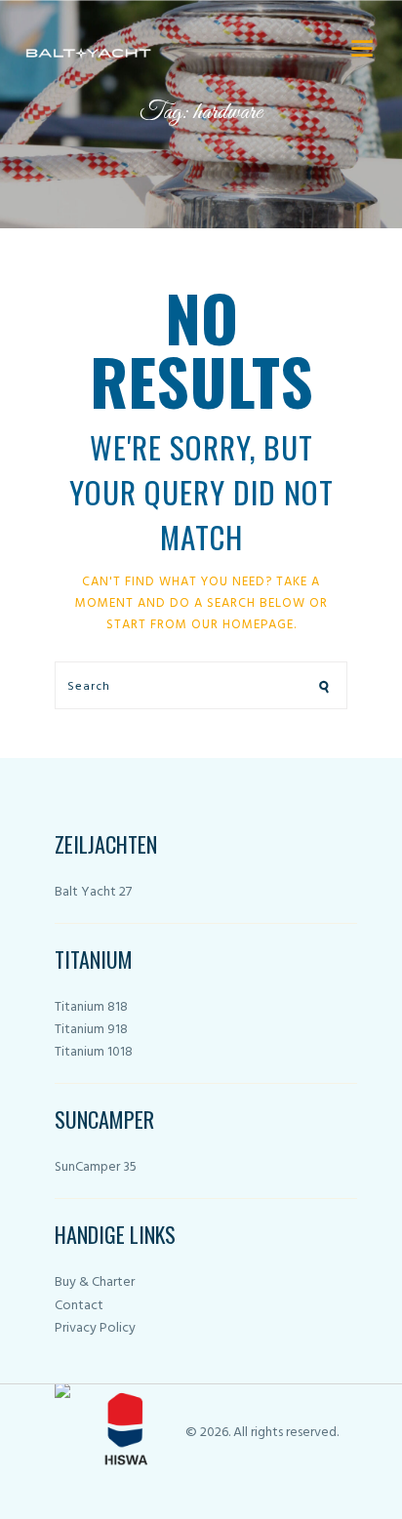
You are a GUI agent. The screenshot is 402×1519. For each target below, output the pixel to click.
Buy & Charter (95, 1282)
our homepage (242, 625)
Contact (79, 1306)
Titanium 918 (91, 1030)
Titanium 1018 (94, 1052)
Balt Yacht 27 (93, 892)
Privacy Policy (95, 1328)
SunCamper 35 (96, 1167)
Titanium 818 (91, 1007)
